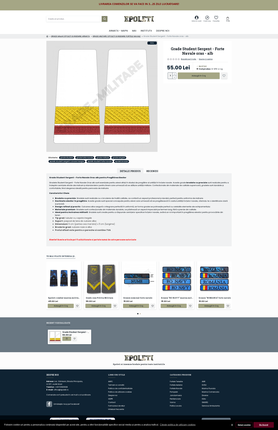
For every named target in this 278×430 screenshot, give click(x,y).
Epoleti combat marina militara (64, 298)
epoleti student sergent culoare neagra (67, 161)
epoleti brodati (121, 161)
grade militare (102, 157)
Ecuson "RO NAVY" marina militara (177, 298)
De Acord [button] (263, 425)
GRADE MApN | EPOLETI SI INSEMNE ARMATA (70, 36)
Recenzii (152, 171)
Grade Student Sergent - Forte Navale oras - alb (76, 332)
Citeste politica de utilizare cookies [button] (177, 424)
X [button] (232, 425)
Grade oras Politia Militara (99, 298)
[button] (137, 313)
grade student (66, 157)
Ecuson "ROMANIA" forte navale (215, 298)
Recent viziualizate (58, 323)
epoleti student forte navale (100, 161)
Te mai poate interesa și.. (60, 256)
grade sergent (119, 157)
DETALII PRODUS (130, 171)
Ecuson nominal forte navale (138, 298)
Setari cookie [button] (244, 425)
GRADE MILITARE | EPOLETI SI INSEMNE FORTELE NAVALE (117, 36)
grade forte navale (84, 157)
